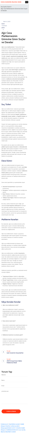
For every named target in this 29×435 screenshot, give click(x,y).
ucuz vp (21, 430)
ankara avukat (15, 426)
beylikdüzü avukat (14, 424)
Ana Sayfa (3, 7)
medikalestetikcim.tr (12, 430)
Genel (9, 7)
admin (3, 28)
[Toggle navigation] (26, 2)
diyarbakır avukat (10, 432)
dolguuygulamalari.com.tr (8, 428)
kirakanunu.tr (4, 424)
